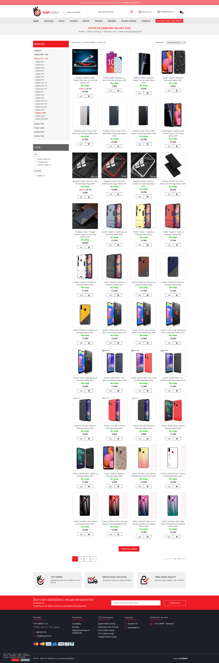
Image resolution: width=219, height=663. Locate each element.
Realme (99, 21)
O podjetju (76, 623)
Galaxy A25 (39, 98)
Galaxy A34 (39, 79)
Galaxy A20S (40, 113)
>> (93, 559)
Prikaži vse (102, 42)
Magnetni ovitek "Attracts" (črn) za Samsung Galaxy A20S (85, 182)
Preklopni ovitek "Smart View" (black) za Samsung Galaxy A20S (143, 132)
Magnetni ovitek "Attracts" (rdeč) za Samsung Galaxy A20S (114, 182)
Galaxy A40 (39, 68)
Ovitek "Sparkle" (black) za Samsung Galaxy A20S (173, 79)
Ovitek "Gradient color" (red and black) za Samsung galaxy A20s (114, 522)
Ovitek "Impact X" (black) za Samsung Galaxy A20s (114, 283)
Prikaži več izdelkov (129, 549)
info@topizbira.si (44, 636)
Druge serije (39, 128)
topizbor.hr (133, 623)
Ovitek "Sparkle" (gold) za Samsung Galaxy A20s (114, 474)
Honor (62, 21)
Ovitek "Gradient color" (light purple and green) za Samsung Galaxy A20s (173, 523)
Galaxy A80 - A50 (41, 54)
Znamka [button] (37, 171)
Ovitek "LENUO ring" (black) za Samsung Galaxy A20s (85, 379)
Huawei (74, 21)
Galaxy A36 (39, 74)
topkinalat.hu (133, 627)
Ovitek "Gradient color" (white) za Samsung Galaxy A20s (173, 474)
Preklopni (42, 162)
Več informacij (25, 660)
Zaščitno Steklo (44, 165)
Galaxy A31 (39, 92)
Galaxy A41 (39, 64)
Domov (81, 31)
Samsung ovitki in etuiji (108, 627)
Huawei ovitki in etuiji (107, 636)
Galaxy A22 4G (41, 107)
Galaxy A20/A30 (41, 119)
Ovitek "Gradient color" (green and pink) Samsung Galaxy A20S (143, 474)
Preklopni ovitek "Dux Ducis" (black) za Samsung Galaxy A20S (172, 182)
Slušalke (112, 21)
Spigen (41, 175)
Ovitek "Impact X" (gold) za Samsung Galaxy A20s (143, 233)
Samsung (48, 21)
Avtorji (176, 658)
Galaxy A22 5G (41, 104)
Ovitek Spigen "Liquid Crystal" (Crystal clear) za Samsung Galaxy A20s (173, 133)
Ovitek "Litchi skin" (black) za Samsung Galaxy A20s (144, 426)
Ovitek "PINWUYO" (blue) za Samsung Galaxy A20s (173, 283)
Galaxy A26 (39, 95)
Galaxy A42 (39, 62)
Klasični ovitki (44, 159)
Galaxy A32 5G (41, 86)
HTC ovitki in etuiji (106, 633)
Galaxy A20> (39, 124)
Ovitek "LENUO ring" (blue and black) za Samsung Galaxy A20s (114, 331)
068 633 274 (41, 632)
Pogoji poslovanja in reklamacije (81, 631)
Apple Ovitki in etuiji (106, 623)
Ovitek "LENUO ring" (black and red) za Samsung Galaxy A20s (173, 331)
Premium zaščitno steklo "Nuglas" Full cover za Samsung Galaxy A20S (85, 80)
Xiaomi (86, 21)
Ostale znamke (128, 21)
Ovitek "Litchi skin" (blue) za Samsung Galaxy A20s (85, 426)
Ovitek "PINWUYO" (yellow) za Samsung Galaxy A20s (85, 331)
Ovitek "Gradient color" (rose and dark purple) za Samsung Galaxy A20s (143, 523)
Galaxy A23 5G (41, 101)
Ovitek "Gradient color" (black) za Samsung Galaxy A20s (85, 522)
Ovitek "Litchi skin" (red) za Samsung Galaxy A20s (114, 426)
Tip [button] (35, 154)
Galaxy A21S (40, 110)
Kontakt (75, 627)
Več (81, 96)
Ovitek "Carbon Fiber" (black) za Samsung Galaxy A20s (85, 474)
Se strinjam (15, 660)
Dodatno (146, 21)
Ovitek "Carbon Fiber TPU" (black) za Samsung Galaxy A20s (172, 379)
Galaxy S (37, 50)
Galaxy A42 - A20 (41, 58)
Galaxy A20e (40, 116)
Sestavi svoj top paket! (169, 20)
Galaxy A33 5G (41, 83)
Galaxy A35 (39, 77)
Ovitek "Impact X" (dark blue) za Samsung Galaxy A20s (114, 233)
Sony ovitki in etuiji (106, 630)
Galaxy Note (39, 132)
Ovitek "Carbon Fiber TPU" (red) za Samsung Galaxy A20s (143, 379)
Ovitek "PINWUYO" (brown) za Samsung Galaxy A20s (144, 283)
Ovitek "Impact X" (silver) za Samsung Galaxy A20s (85, 283)
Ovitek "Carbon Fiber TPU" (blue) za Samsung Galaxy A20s (114, 379)
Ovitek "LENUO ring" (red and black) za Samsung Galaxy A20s (144, 331)
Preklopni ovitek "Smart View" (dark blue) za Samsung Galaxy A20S (114, 133)
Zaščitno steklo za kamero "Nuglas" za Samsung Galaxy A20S (144, 80)
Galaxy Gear (39, 136)
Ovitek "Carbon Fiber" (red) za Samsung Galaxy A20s (173, 426)
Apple (36, 21)
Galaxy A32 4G (41, 89)
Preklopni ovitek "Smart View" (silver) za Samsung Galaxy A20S (85, 132)
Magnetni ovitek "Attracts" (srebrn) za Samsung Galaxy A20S (144, 183)
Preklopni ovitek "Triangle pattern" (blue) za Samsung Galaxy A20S (85, 234)
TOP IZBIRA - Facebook (164, 623)
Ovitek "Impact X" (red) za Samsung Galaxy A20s (173, 233)
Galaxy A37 (39, 71)
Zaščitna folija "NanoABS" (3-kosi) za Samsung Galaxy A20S (114, 79)
